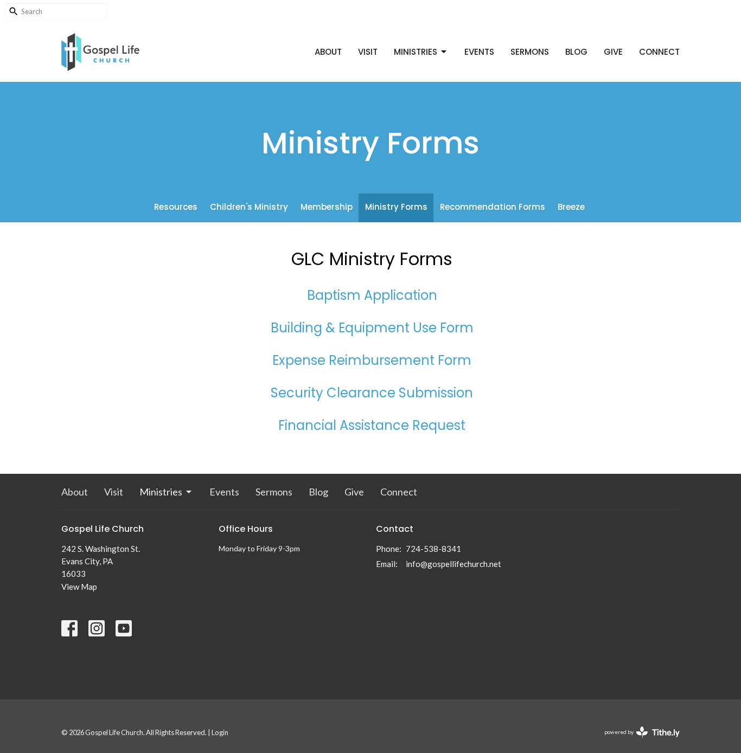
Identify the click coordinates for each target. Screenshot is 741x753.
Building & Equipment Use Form (372, 328)
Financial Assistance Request (371, 425)
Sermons (529, 51)
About (328, 51)
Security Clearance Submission (372, 393)
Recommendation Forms (492, 207)
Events (479, 51)
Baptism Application (372, 295)
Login (220, 732)
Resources (175, 207)
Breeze (571, 207)
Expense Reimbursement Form (371, 360)
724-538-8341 (433, 549)
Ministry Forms (396, 207)
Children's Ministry (249, 207)
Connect (659, 51)
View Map (79, 586)
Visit (368, 51)
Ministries (415, 51)
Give (613, 51)
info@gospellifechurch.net (453, 564)
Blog (576, 51)
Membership (327, 207)
